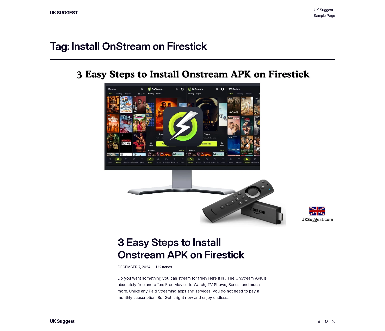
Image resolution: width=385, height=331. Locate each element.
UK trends (164, 267)
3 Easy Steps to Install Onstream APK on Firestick (181, 248)
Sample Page (324, 15)
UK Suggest (64, 12)
